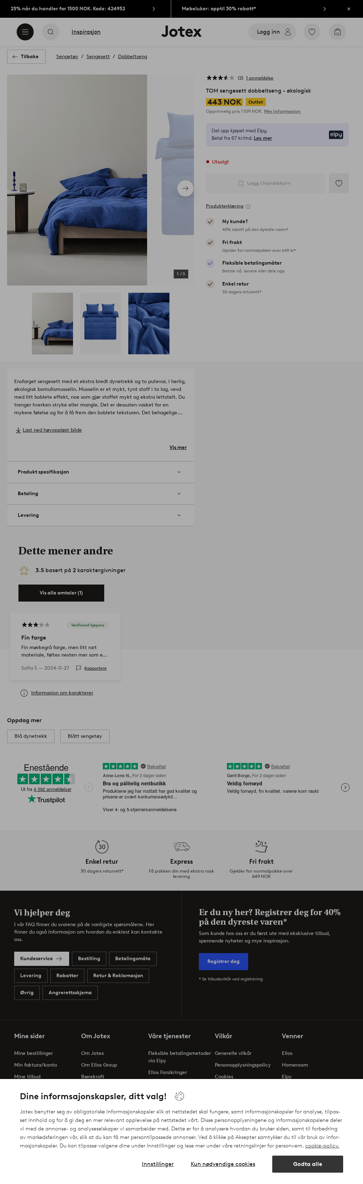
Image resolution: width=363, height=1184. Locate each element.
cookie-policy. (322, 1145)
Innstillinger (158, 1164)
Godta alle (307, 1164)
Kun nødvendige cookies (223, 1164)
